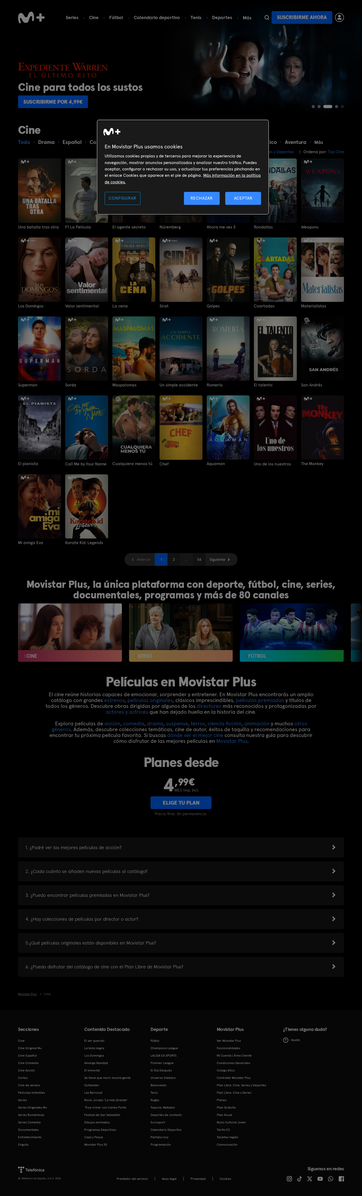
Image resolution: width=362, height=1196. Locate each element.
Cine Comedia (28, 1063)
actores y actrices (127, 712)
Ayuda (295, 1040)
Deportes (222, 17)
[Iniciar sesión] (339, 17)
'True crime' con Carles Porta (105, 1107)
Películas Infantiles (31, 1093)
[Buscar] (266, 17)
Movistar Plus (231, 741)
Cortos (23, 1078)
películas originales (150, 700)
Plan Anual (224, 1115)
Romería (215, 385)
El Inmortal (92, 1070)
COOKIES (225, 1179)
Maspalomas (124, 385)
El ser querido (94, 1041)
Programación (161, 1144)
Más (247, 17)
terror (198, 723)
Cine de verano (29, 1085)
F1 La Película (78, 227)
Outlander (91, 1085)
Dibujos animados (97, 1122)
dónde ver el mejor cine (195, 735)
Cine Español (27, 1055)
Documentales (28, 1130)
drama (155, 723)
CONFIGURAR (122, 198)
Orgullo (23, 1144)
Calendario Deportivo (166, 1130)
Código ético (226, 1070)
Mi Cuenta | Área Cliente (234, 1055)
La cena (120, 306)
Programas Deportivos (100, 1130)
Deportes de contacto (166, 1115)
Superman (27, 385)
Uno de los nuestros (272, 464)
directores (209, 706)
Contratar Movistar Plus (233, 1078)
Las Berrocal (93, 1093)
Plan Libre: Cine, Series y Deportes (241, 1085)
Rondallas (263, 227)
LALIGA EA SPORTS (163, 1055)
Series (72, 17)
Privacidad (198, 1179)
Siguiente (217, 559)
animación (257, 723)
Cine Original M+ (30, 1048)
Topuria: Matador (163, 1107)
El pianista (28, 463)
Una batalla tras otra (38, 227)
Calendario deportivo (157, 17)
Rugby (155, 1100)
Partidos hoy (159, 1137)
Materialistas (313, 306)
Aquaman (216, 463)
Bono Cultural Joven (231, 1122)
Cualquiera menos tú (132, 463)
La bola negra (94, 1048)
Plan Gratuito (226, 1107)
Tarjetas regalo (227, 1137)
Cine (94, 17)
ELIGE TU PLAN (181, 803)
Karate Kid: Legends (84, 542)
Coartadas (264, 306)
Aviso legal (169, 1179)
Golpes (213, 306)
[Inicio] (31, 17)
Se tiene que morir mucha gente (107, 1078)
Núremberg (170, 227)
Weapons (310, 227)
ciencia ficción (224, 723)
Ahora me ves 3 (221, 227)
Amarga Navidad (96, 1063)
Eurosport (158, 1122)
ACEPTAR (243, 198)
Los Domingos (30, 306)
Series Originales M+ (32, 1107)
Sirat (164, 306)
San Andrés (311, 385)
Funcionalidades (228, 1048)
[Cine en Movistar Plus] (70, 632)
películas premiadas (260, 700)
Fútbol (116, 17)
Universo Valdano (163, 1078)
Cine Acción (26, 1070)
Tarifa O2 (223, 1130)
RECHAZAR (202, 198)
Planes (221, 1100)
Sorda (70, 385)
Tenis (196, 17)
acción (112, 723)
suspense (177, 723)
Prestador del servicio (132, 1179)
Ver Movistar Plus (229, 1041)
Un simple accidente (179, 385)
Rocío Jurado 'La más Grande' (105, 1100)
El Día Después (161, 1070)
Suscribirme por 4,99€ (53, 102)
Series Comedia (29, 1122)
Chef (164, 464)
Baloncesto (158, 1085)
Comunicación (227, 1144)
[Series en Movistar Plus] (181, 632)
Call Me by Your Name (86, 464)
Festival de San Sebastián (102, 1115)
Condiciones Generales (233, 1063)
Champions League (164, 1048)
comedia (133, 723)
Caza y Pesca (93, 1137)
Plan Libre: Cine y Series (234, 1093)
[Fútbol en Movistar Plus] (291, 632)
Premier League (162, 1063)
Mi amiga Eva (30, 542)
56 (199, 559)
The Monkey (312, 463)
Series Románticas (31, 1115)
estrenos (114, 700)
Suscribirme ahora (302, 17)
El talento (263, 385)
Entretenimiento (30, 1137)
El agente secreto (129, 227)
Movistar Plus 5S (95, 1144)
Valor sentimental (82, 306)
